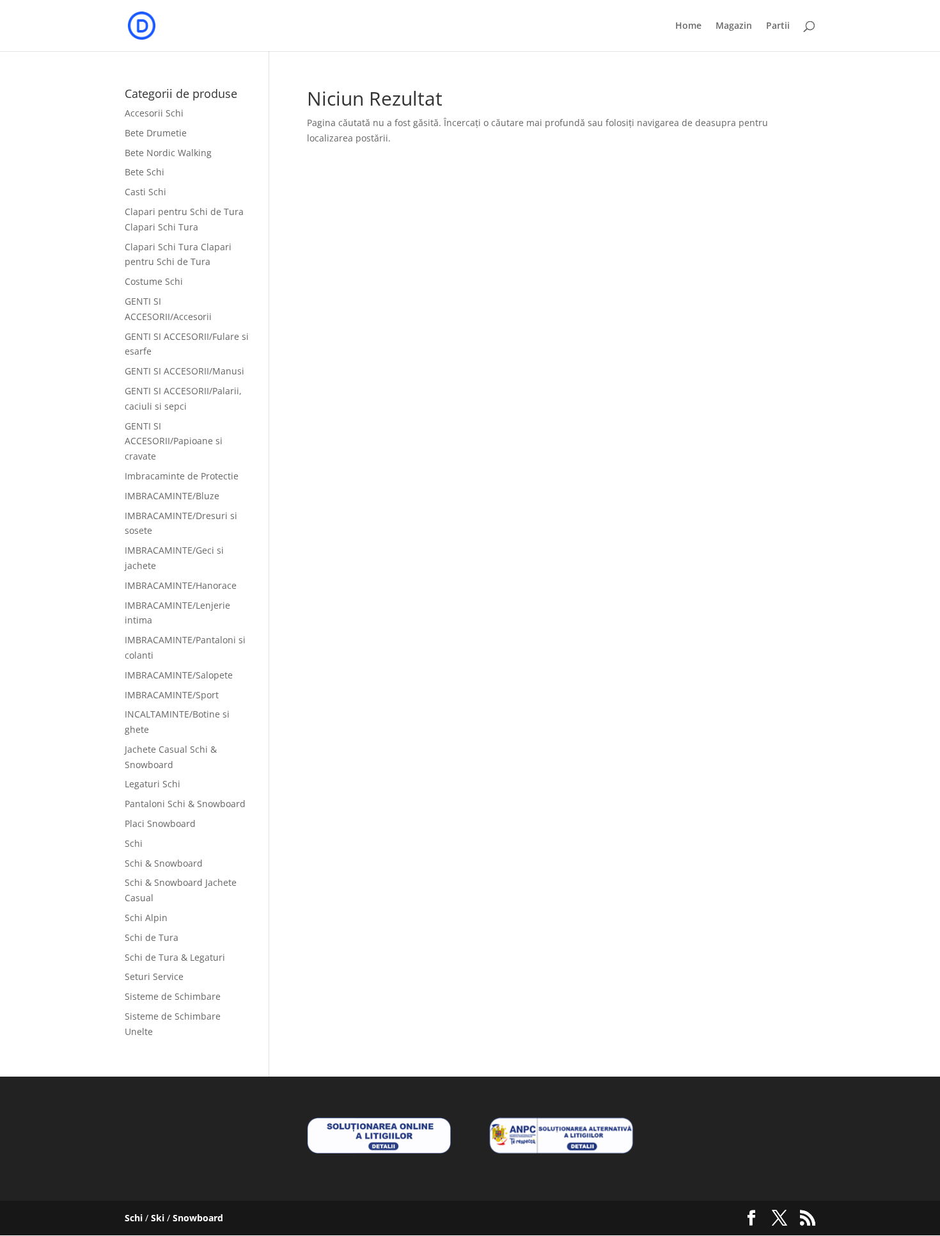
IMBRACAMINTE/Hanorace (181, 585)
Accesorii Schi (154, 113)
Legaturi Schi (152, 784)
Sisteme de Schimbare (173, 996)
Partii (778, 26)
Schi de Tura (151, 937)
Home (688, 26)
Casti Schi (145, 192)
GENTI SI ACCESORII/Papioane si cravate (174, 441)
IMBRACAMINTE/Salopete (179, 675)
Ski (157, 1218)
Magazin (734, 26)
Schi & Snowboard (164, 863)
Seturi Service (154, 976)
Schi (134, 843)
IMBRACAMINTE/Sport (172, 695)
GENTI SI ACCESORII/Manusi (184, 371)
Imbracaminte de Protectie (182, 476)
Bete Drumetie (156, 133)
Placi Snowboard (160, 823)
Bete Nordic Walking (168, 153)
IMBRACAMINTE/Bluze (172, 496)
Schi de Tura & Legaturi (175, 957)
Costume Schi (154, 281)
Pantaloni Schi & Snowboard (185, 804)
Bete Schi (144, 172)
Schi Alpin (146, 917)
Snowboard (198, 1218)
